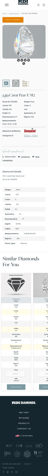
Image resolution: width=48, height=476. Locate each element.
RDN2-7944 (31, 135)
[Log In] (37, 5)
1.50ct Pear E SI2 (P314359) (29, 13)
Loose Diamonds (14, 13)
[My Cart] (44, 5)
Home (4, 13)
